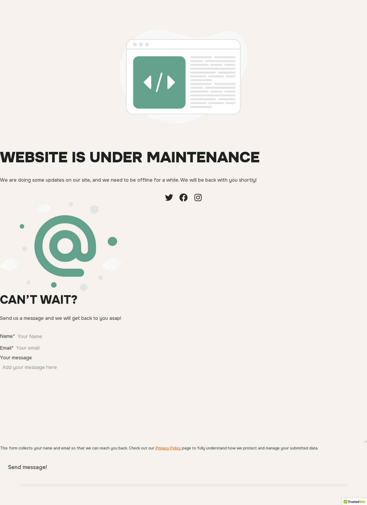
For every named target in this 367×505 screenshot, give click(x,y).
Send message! (27, 467)
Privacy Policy (168, 448)
